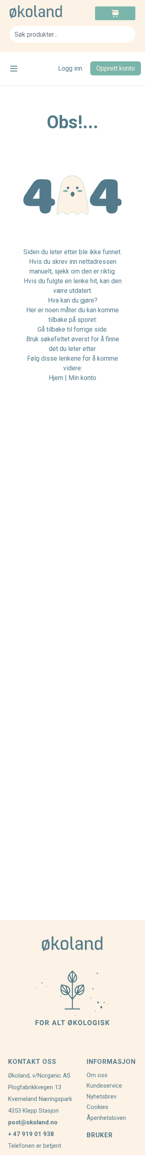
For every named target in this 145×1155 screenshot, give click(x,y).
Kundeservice (104, 1085)
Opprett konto (115, 68)
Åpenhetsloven (106, 1118)
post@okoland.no (33, 1122)
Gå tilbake (51, 329)
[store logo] (41, 11)
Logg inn (70, 68)
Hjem (56, 378)
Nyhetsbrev (101, 1096)
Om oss (97, 1075)
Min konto (82, 378)
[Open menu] (13, 68)
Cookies (97, 1107)
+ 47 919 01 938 (31, 1134)
